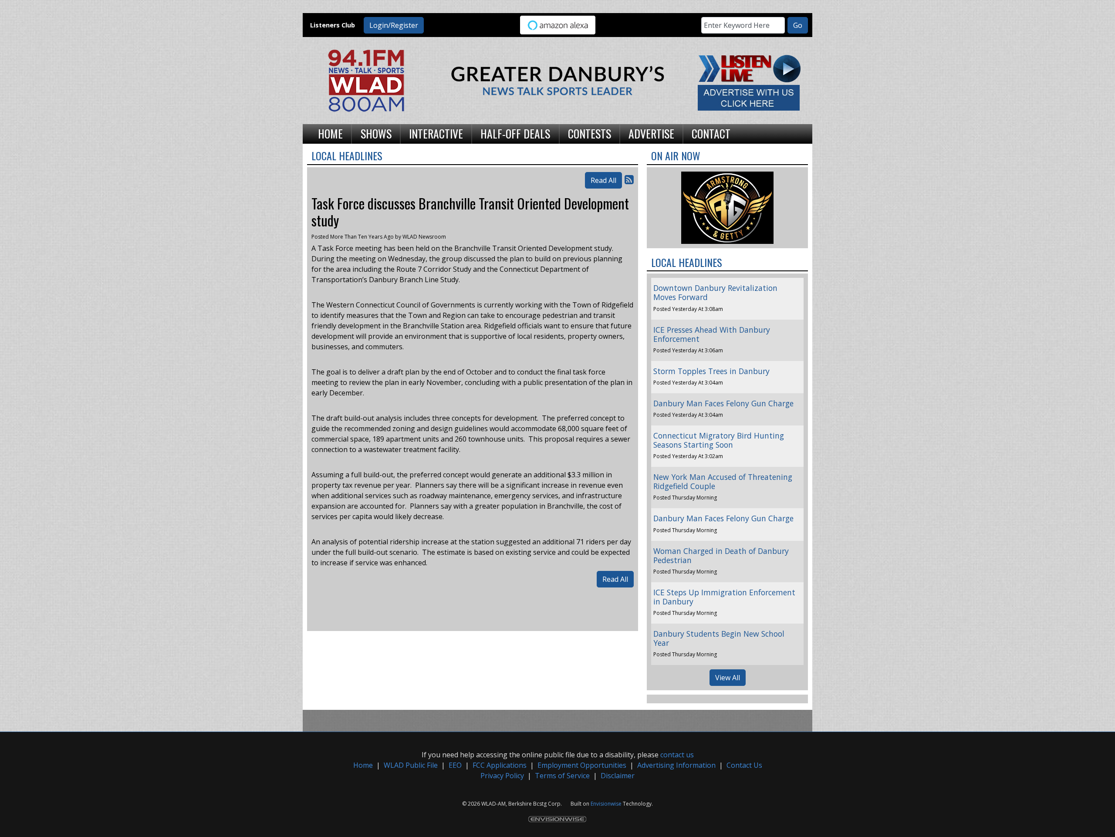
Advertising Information (676, 765)
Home (363, 765)
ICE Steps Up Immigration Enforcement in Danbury (724, 597)
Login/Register (393, 25)
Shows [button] (376, 133)
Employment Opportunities (581, 765)
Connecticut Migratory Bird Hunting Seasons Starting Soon (718, 440)
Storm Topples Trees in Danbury (711, 371)
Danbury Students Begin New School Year (718, 638)
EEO (455, 765)
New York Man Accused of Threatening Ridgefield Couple (722, 481)
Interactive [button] (436, 133)
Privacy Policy (502, 775)
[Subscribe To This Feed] (629, 179)
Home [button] (330, 133)
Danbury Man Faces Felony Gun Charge (723, 403)
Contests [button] (589, 133)
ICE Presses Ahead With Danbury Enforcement (711, 334)
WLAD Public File (411, 765)
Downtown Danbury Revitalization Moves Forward (715, 292)
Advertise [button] (651, 133)
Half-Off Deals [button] (515, 133)
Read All (603, 180)
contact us (677, 754)
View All (727, 677)
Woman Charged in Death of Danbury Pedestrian (721, 555)
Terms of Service (562, 775)
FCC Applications (500, 765)
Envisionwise (606, 803)
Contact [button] (711, 133)
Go (797, 25)
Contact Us (744, 765)
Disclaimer (618, 775)
